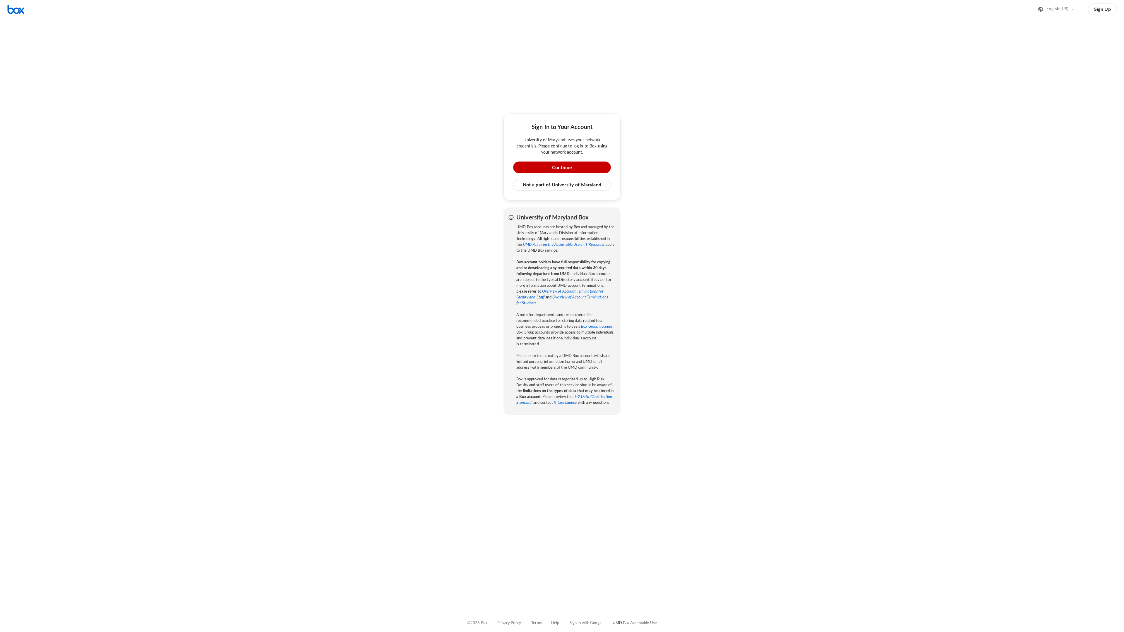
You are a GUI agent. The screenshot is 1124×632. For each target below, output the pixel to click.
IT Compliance (565, 403)
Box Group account (597, 327)
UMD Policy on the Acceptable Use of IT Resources (564, 245)
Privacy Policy (509, 623)
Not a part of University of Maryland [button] (562, 185)
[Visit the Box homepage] (16, 9)
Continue (562, 167)
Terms (536, 623)
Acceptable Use (643, 623)
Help (555, 623)
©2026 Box (477, 623)
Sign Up (1102, 9)
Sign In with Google (586, 623)
